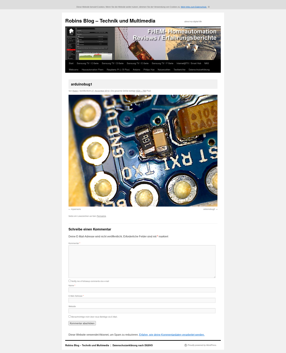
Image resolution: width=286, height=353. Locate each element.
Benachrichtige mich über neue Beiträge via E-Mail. (94, 316)
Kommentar (74, 243)
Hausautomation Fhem (92, 69)
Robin (75, 90)
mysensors (76, 209)
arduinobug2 (209, 209)
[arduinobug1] (143, 151)
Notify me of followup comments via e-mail (90, 281)
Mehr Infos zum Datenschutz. (194, 7)
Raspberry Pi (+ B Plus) (118, 69)
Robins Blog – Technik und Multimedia (110, 20)
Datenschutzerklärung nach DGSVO (133, 345)
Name (72, 285)
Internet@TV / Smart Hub (189, 63)
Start (71, 63)
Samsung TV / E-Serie (137, 63)
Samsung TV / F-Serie (162, 63)
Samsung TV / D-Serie (112, 63)
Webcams (73, 69)
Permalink (101, 216)
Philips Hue (148, 69)
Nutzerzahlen (164, 69)
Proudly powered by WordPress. (202, 345)
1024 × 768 (141, 90)
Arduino (136, 69)
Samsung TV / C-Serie (87, 63)
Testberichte (179, 69)
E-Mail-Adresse (76, 295)
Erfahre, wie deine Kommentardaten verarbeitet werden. (172, 334)
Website (72, 306)
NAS (206, 63)
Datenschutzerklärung (199, 69)
